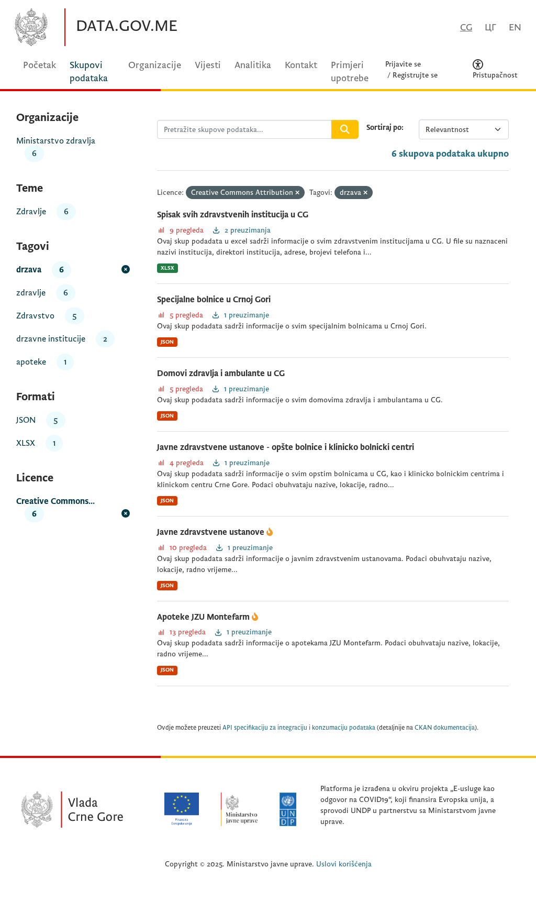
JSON (167, 341)
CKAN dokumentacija (445, 728)
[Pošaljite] (345, 129)
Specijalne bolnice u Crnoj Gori (214, 299)
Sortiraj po (383, 127)
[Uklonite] (297, 193)
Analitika (252, 65)
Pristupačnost (495, 75)
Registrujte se (415, 75)
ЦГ (490, 27)
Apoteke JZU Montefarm (204, 617)
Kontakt (301, 65)
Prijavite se (403, 64)
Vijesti (208, 65)
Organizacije (154, 65)
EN (515, 27)
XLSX (167, 268)
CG (466, 27)
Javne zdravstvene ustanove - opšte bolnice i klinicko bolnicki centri (285, 447)
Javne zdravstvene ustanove (211, 532)
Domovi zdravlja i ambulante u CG (221, 373)
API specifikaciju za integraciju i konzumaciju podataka (298, 728)
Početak (39, 65)
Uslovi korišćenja (344, 864)
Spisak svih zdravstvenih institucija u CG (232, 215)
